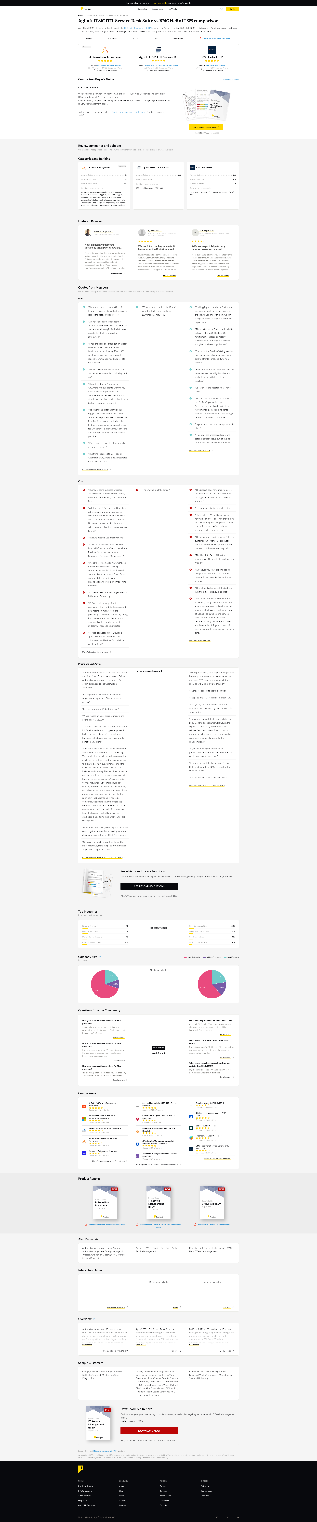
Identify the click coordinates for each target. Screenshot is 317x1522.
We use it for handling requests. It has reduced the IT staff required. (156, 248)
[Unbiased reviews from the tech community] (86, 9)
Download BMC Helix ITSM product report (213, 1224)
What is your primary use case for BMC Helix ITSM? (209, 1041)
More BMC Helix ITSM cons (200, 640)
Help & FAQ (83, 1500)
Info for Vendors (85, 1491)
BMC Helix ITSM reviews (215, 65)
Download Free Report (136, 1409)
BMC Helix (227, 1307)
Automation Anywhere (105, 57)
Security (163, 1505)
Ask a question (158, 1048)
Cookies (163, 1491)
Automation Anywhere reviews (109, 65)
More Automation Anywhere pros (95, 469)
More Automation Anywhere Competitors (108, 1161)
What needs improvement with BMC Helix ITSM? (211, 1020)
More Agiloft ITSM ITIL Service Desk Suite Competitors (157, 1164)
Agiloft (175, 1307)
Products (205, 1495)
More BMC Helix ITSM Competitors (217, 1158)
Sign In (232, 9)
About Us (123, 1486)
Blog (121, 1491)
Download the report (231, 79)
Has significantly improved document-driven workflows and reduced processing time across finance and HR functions (102, 246)
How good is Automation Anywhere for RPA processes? (101, 1022)
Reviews (89, 38)
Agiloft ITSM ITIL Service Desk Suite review (161, 65)
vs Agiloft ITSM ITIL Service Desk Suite (159, 1104)
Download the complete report (205, 127)
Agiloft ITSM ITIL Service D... (158, 57)
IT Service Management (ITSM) (139, 28)
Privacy (163, 1486)
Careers (122, 1500)
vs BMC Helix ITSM (210, 1103)
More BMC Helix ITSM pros (199, 450)
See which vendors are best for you (144, 871)
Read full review (116, 274)
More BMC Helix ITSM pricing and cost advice (207, 785)
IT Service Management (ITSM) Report (216, 38)
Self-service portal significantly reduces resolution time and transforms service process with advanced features (209, 248)
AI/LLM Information (86, 1505)
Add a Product (84, 1495)
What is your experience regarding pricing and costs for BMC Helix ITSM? (209, 1064)
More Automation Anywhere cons (95, 652)
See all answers (119, 1037)
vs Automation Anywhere (102, 1104)
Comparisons (178, 38)
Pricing (135, 38)
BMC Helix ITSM (212, 57)
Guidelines (164, 1500)
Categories (205, 1486)
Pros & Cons (112, 38)
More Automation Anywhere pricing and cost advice (102, 857)
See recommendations (149, 886)
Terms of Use (165, 1495)
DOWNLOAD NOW (149, 1430)
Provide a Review (85, 1486)
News (121, 1495)
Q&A (156, 38)
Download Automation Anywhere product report (106, 1224)
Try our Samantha (159, 2)
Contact (122, 1505)
